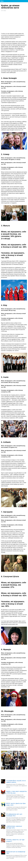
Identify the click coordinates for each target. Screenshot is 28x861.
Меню (2, 1)
